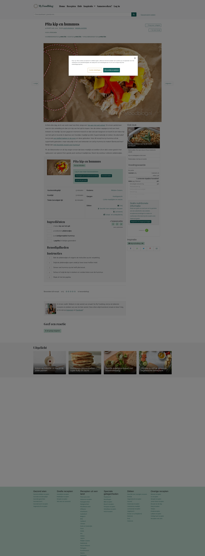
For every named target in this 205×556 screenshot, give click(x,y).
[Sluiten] (135, 58)
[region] (103, 66)
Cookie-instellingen (95, 70)
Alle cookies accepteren (111, 70)
